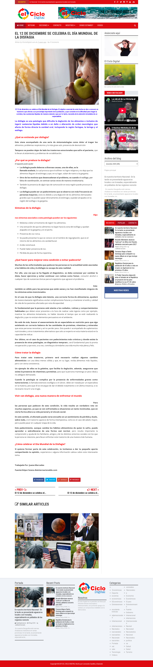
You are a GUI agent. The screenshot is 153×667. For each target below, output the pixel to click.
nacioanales (116, 632)
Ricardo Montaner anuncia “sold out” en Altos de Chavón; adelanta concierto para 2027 (126, 242)
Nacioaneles (131, 632)
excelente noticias (116, 610)
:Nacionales (130, 590)
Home (21, 25)
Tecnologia (116, 652)
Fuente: (129, 609)
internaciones (117, 626)
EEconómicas (117, 602)
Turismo (129, 652)
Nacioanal (130, 629)
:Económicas (117, 590)
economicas (116, 599)
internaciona (130, 618)
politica (129, 640)
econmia (115, 596)
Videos (100, 25)
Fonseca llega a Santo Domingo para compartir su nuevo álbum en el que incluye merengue (126, 254)
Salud (128, 649)
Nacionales (130, 638)
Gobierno (129, 612)
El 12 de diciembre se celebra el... (30, 493)
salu (113, 649)
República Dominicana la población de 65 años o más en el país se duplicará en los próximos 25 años (126, 266)
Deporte (115, 593)
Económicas (131, 599)
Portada (115, 643)
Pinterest (75, 480)
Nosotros (70, 25)
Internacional (117, 621)
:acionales (130, 587)
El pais (128, 602)
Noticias (31, 25)
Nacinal (129, 626)
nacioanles (116, 635)
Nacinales (116, 629)
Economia (130, 596)
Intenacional (130, 615)
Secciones (43, 25)
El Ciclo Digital (69, 664)
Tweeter (51, 480)
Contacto (57, 25)
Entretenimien (117, 604)
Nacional (129, 635)
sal (113, 646)
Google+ (63, 480)
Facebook (39, 480)
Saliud (128, 646)
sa (127, 643)
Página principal (110, 170)
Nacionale (116, 638)
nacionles (115, 640)
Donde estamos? (86, 25)
